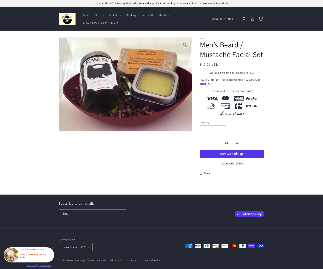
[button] (99, 15)
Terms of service (152, 260)
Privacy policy (134, 260)
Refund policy (116, 260)
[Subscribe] (122, 213)
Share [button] (207, 173)
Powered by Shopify (96, 260)
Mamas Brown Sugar (76, 260)
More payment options (232, 162)
